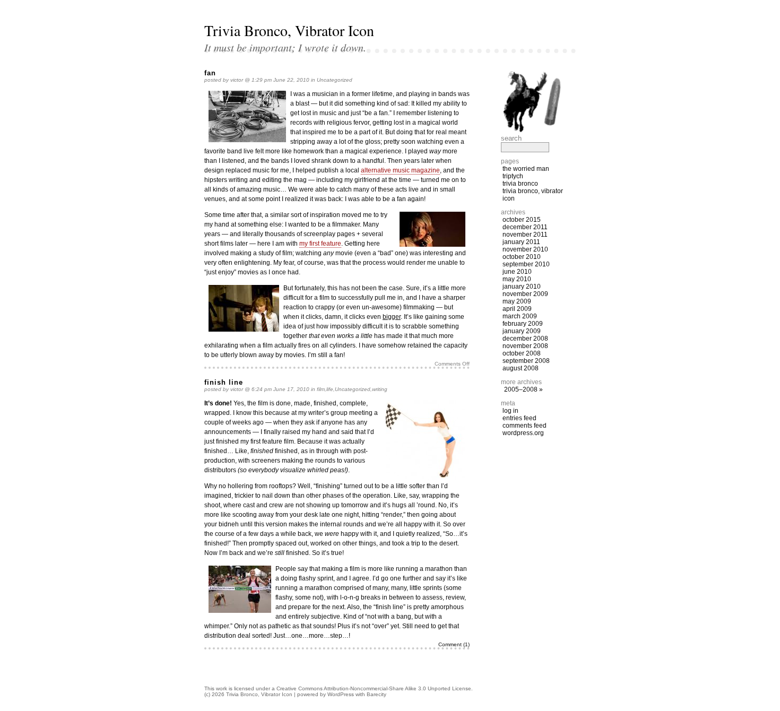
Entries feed (519, 418)
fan (210, 73)
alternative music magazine (400, 170)
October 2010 (521, 257)
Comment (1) (454, 644)
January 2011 (521, 242)
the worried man (525, 168)
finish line (223, 382)
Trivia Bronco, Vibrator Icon (289, 30)
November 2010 (525, 249)
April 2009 (517, 309)
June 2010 (517, 271)
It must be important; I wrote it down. (285, 47)
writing (379, 389)
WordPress (340, 694)
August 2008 (520, 368)
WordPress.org (523, 433)
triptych (512, 176)
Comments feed (524, 425)
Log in (510, 410)
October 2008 (521, 353)
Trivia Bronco (520, 183)
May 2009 (516, 301)
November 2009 (525, 294)
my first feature (320, 243)
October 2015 (521, 219)
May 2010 (516, 279)
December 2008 (525, 338)
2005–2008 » (523, 389)
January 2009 (521, 331)
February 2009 (522, 323)
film (321, 389)
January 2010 (521, 286)
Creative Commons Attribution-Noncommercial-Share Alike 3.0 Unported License (373, 688)
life (329, 389)
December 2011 (525, 227)
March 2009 (519, 316)
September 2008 (526, 361)
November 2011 (525, 234)
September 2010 (526, 264)
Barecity (376, 694)
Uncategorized (334, 80)
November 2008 (525, 346)
